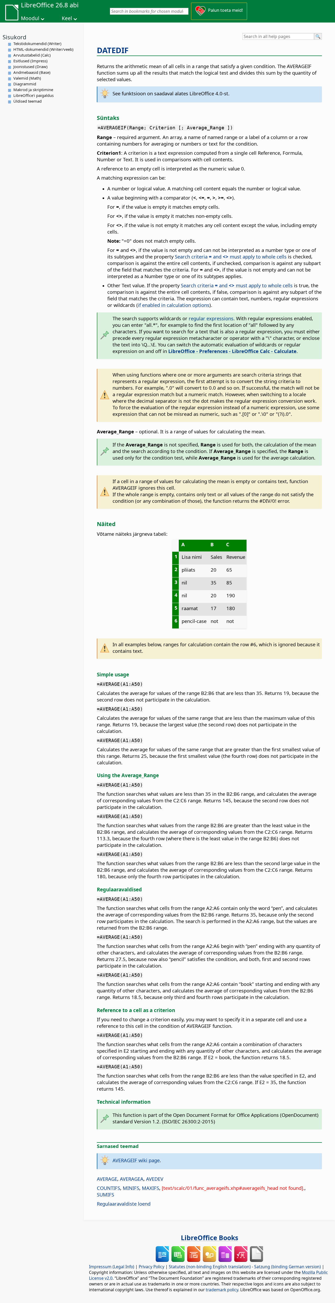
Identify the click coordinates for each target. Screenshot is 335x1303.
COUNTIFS (108, 1188)
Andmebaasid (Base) (32, 72)
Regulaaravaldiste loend (123, 1203)
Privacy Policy (151, 1266)
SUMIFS (105, 1194)
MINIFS (131, 1188)
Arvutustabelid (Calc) (32, 55)
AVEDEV (154, 1178)
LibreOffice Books (209, 1237)
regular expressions (211, 318)
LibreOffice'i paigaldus (33, 95)
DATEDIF (113, 50)
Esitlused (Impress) (30, 60)
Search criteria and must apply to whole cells (231, 256)
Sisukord (14, 37)
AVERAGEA (131, 1178)
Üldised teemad (27, 101)
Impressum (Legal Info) (111, 1266)
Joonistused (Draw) (30, 66)
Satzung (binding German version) (287, 1266)
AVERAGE (107, 1178)
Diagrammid (24, 83)
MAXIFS (150, 1188)
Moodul (30, 18)
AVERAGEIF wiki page (136, 1160)
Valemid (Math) (27, 78)
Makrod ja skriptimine (33, 89)
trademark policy (222, 1290)
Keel (67, 18)
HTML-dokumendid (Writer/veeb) (43, 49)
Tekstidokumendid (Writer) (37, 43)
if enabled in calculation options (173, 305)
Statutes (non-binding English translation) (210, 1266)
